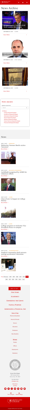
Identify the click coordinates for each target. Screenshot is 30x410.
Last (23, 279)
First (2, 276)
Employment (15, 349)
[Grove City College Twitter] (8, 389)
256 (17, 276)
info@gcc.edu (15, 381)
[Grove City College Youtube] (15, 389)
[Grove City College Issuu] (18, 389)
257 (20, 276)
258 (24, 276)
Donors (15, 323)
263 (16, 279)
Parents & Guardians (15, 316)
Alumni (10, 197)
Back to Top (14, 288)
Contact (15, 385)
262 (13, 279)
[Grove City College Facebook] (5, 389)
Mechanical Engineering (15, 170)
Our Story (15, 292)
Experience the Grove (15, 301)
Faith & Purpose (15, 305)
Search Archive (6, 105)
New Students (15, 334)
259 (27, 276)
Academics (15, 296)
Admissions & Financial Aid (15, 309)
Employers (15, 330)
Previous (6, 276)
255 (14, 276)
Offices (15, 346)
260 (7, 279)
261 (10, 279)
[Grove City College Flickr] (21, 389)
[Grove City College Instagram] (12, 389)
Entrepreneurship (13, 250)
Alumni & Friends (15, 319)
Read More (4, 149)
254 (10, 276)
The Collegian (10, 394)
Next (20, 279)
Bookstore (15, 353)
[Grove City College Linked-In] (25, 389)
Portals (15, 342)
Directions (15, 384)
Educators (15, 326)
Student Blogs (19, 394)
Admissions (12, 143)
